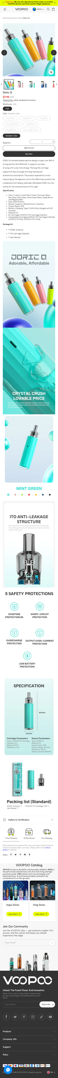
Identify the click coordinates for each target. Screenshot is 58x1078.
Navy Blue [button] (44, 118)
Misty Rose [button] (30, 124)
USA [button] (7, 108)
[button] (5, 9)
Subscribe (46, 1004)
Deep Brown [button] (27, 118)
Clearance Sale (15, 18)
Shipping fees (8, 100)
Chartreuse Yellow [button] (30, 130)
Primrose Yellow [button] (12, 124)
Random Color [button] (11, 136)
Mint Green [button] (10, 118)
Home (5, 18)
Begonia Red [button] (11, 130)
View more (12, 914)
